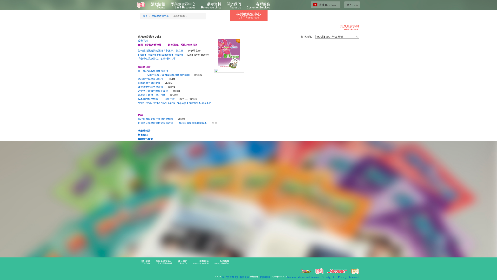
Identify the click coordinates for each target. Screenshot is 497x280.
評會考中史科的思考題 (150, 87)
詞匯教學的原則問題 (149, 82)
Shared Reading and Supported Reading (160, 54)
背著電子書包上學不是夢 (152, 95)
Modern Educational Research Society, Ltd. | (312, 277)
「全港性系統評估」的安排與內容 (157, 58)
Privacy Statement (348, 277)
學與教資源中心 (183, 5)
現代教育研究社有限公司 (236, 277)
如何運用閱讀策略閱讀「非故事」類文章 (160, 50)
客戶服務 (258, 5)
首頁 (145, 16)
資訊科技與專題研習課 (150, 79)
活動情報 (158, 5)
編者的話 (143, 40)
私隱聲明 (222, 262)
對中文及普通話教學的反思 (153, 90)
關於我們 (234, 5)
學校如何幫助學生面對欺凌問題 (155, 118)
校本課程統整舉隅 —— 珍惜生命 (156, 98)
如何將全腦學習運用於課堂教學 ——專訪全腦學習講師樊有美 (172, 123)
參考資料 (211, 5)
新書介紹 (143, 134)
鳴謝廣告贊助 (145, 138)
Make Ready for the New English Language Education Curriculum (174, 103)
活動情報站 (144, 130)
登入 (352, 4)
